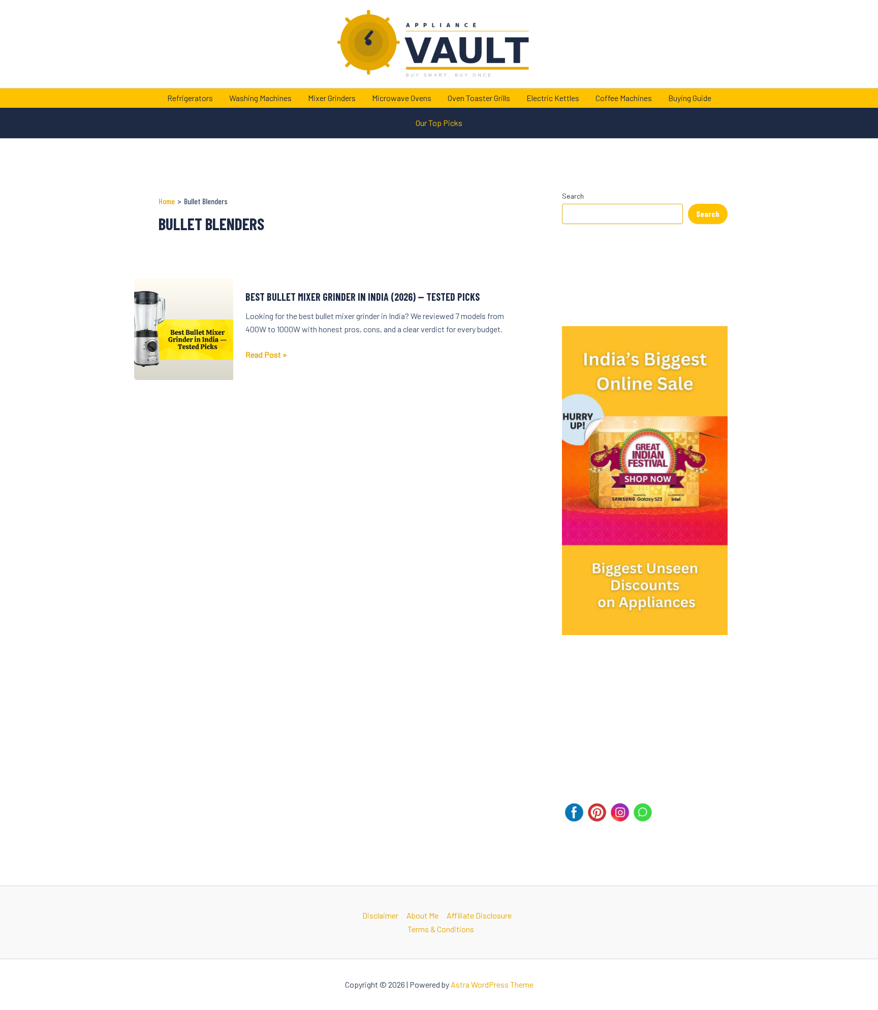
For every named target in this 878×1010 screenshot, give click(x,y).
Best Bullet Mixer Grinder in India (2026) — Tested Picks (362, 297)
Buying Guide (689, 98)
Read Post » (266, 355)
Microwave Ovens (401, 98)
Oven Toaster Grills (479, 98)
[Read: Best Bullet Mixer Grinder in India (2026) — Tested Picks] (183, 328)
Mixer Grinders (332, 98)
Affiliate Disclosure (479, 915)
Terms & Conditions (440, 929)
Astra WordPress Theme (492, 984)
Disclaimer (380, 915)
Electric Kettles (552, 98)
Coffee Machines (623, 98)
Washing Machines (260, 98)
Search (573, 196)
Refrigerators (190, 98)
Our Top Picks (439, 123)
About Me (422, 915)
